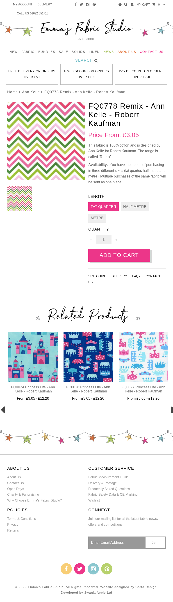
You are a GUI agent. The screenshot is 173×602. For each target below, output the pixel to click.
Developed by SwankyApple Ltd (86, 592)
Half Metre (134, 207)
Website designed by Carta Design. (129, 587)
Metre (97, 218)
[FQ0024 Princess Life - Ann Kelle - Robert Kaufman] (33, 380)
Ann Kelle (31, 92)
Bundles (46, 52)
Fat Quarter (103, 207)
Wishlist (94, 500)
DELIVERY (44, 4)
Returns (13, 530)
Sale (63, 52)
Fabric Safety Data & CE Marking (112, 494)
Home (12, 92)
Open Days (15, 489)
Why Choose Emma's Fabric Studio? (34, 500)
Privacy (12, 524)
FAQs (136, 276)
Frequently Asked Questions (109, 489)
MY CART (148, 4)
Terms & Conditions (21, 518)
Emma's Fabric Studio (46, 587)
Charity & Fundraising (23, 494)
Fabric (28, 52)
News (108, 52)
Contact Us (152, 52)
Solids (78, 52)
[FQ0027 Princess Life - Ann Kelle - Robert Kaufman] (143, 380)
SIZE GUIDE (97, 276)
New (13, 52)
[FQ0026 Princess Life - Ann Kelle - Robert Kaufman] (88, 380)
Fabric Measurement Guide (108, 477)
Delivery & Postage (102, 483)
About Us (127, 52)
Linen (94, 52)
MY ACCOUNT (22, 4)
